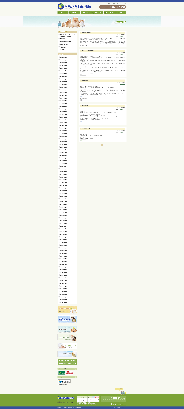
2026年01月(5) (63, 73)
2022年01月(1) (63, 204)
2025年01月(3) (63, 106)
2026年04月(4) (63, 65)
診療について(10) (64, 44)
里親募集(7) (63, 47)
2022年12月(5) (63, 174)
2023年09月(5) (63, 149)
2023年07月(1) (63, 155)
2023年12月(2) (63, 141)
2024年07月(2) (63, 122)
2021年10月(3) (63, 212)
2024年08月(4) (63, 120)
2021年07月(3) (63, 220)
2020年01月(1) (63, 269)
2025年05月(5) (63, 95)
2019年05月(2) (63, 291)
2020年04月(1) (63, 261)
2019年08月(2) (63, 283)
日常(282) (62, 38)
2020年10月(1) (63, 245)
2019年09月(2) (63, 280)
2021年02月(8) (63, 234)
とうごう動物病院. (69, 407)
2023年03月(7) (63, 166)
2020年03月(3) (63, 264)
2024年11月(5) (63, 111)
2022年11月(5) (63, 177)
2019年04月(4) (63, 294)
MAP (72, 402)
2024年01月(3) (63, 139)
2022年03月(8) (63, 199)
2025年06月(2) (63, 92)
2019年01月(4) (63, 302)
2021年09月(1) (63, 215)
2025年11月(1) (63, 79)
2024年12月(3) (63, 109)
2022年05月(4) (63, 193)
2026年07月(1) (63, 60)
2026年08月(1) (63, 57)
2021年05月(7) (63, 226)
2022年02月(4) (63, 201)
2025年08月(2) (63, 87)
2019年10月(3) (63, 278)
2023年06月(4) (63, 158)
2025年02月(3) (63, 103)
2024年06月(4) (63, 125)
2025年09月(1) (63, 84)
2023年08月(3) (63, 152)
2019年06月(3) (63, 288)
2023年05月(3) (63, 160)
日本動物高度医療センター (63, 384)
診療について (122, 36)
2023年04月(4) (63, 163)
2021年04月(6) (63, 228)
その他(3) (62, 49)
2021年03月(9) (63, 231)
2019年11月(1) (63, 275)
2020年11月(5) (63, 242)
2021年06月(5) (63, 223)
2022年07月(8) (63, 188)
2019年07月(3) (63, 286)
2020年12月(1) (63, 239)
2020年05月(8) (63, 258)
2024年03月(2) (63, 133)
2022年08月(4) (63, 185)
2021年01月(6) (63, 237)
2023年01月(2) (63, 171)
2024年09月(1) (63, 117)
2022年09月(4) (63, 182)
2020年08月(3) (63, 250)
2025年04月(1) (63, 98)
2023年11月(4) (63, 144)
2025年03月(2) (63, 100)
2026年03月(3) (63, 68)
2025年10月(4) (63, 81)
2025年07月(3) (63, 90)
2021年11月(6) (63, 209)
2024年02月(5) (63, 136)
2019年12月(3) (63, 272)
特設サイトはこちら (118, 404)
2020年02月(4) (63, 267)
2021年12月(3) (63, 207)
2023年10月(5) (63, 147)
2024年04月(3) (63, 130)
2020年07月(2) (63, 253)
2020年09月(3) (63, 248)
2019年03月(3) (63, 297)
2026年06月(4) (63, 62)
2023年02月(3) (63, 169)
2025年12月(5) (63, 76)
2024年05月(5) (63, 128)
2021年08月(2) (63, 218)
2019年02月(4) (63, 299)
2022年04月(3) (63, 196)
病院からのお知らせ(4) (65, 41)
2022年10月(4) (63, 179)
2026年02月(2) (63, 70)
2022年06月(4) (63, 190)
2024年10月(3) (63, 114)
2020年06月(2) (63, 256)
